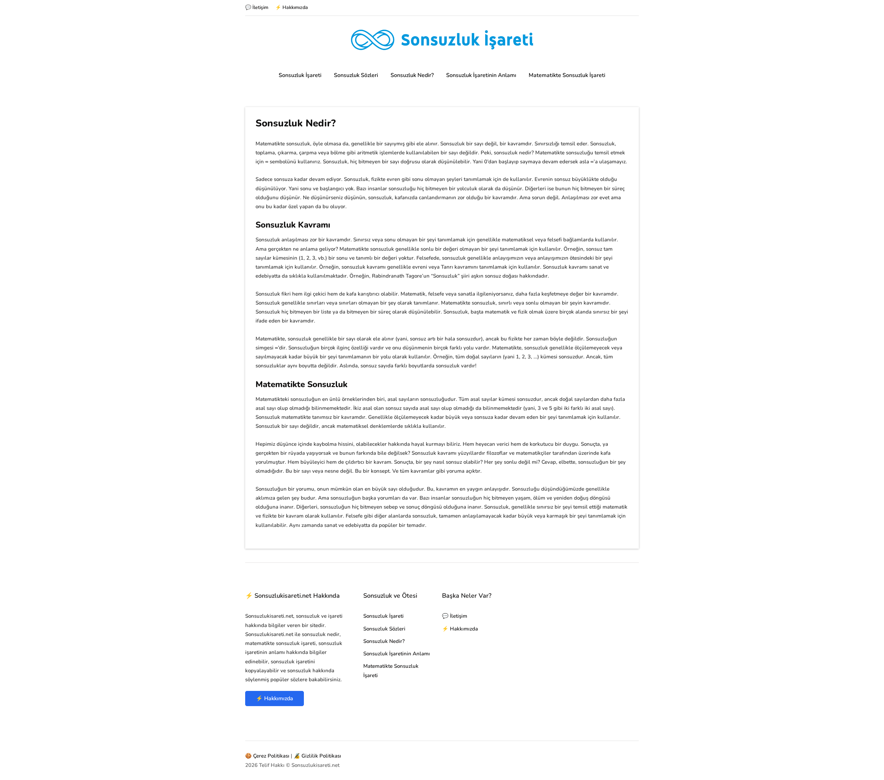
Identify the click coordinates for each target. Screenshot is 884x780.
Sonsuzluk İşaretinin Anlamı (481, 75)
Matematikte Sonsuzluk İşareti (567, 75)
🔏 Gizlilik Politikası (317, 755)
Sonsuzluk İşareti (300, 75)
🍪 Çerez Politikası (267, 755)
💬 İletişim (256, 7)
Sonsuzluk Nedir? (412, 75)
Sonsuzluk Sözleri (356, 75)
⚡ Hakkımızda (291, 7)
